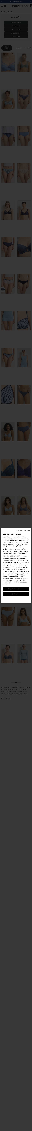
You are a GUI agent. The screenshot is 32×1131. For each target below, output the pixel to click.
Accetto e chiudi (16, 594)
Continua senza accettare (23, 530)
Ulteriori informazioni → (16, 589)
